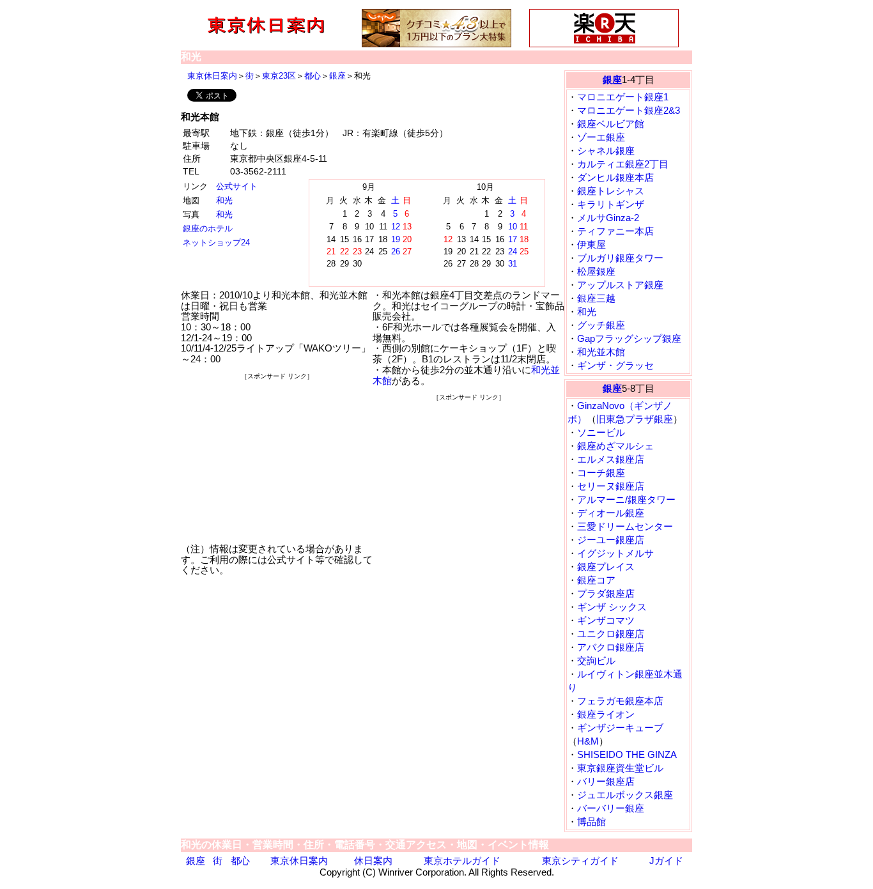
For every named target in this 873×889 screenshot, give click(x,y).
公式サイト (237, 186)
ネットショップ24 (216, 242)
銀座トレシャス (610, 190)
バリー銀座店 (606, 781)
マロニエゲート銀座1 (622, 96)
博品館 (591, 821)
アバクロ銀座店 (610, 647)
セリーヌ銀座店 (610, 486)
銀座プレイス (606, 566)
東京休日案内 (212, 76)
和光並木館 (601, 351)
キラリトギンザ (610, 204)
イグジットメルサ (615, 553)
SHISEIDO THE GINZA (627, 754)
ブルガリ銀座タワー (620, 257)
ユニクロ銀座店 (610, 633)
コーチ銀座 (601, 472)
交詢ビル (596, 660)
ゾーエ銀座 (601, 137)
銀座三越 (596, 298)
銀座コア (596, 580)
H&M (588, 741)
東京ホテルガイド (462, 860)
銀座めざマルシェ (615, 445)
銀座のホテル (208, 228)
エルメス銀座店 (610, 459)
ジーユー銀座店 (610, 539)
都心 (312, 76)
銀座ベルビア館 (610, 123)
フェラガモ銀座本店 (620, 700)
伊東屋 (591, 244)
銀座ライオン (606, 714)
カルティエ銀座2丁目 (622, 163)
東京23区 (279, 76)
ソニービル (601, 432)
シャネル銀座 (606, 150)
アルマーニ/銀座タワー (626, 499)
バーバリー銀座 (610, 808)
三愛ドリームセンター (625, 526)
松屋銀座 (596, 271)
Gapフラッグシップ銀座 (629, 338)
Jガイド (666, 860)
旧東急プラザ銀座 (634, 419)
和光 (224, 200)
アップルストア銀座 (620, 284)
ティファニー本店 (615, 231)
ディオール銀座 (610, 512)
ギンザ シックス (612, 606)
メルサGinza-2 (608, 217)
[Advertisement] (277, 462)
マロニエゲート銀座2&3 (628, 110)
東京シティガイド (580, 860)
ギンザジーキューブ (620, 727)
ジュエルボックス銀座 (625, 794)
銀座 (337, 76)
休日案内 (373, 860)
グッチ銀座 (601, 325)
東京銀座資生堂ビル (620, 767)
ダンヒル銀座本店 (615, 177)
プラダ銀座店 (606, 593)
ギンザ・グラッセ (615, 365)
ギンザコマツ (606, 620)
